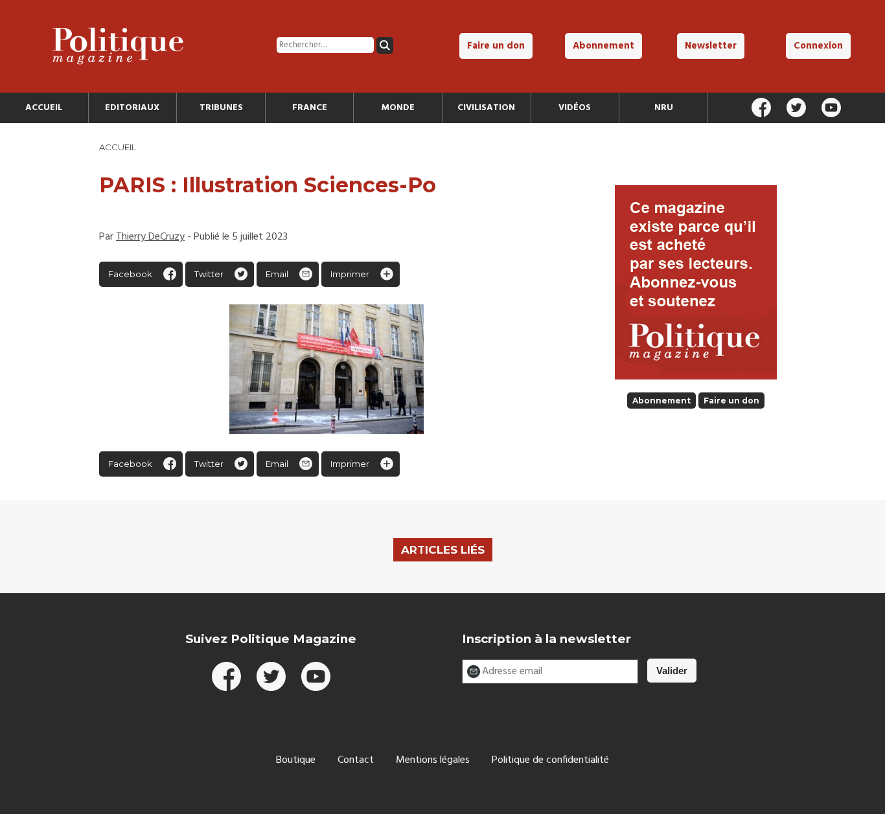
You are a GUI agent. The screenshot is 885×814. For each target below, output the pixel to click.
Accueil (43, 107)
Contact (356, 760)
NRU (663, 107)
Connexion (818, 46)
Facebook (130, 274)
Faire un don (496, 46)
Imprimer (349, 274)
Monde (398, 107)
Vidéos (574, 107)
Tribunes (221, 107)
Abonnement (603, 46)
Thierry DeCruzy (150, 237)
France (309, 107)
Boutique (296, 760)
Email (277, 274)
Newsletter (711, 46)
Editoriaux (132, 107)
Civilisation (486, 107)
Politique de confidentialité (550, 760)
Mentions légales (433, 760)
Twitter (209, 274)
